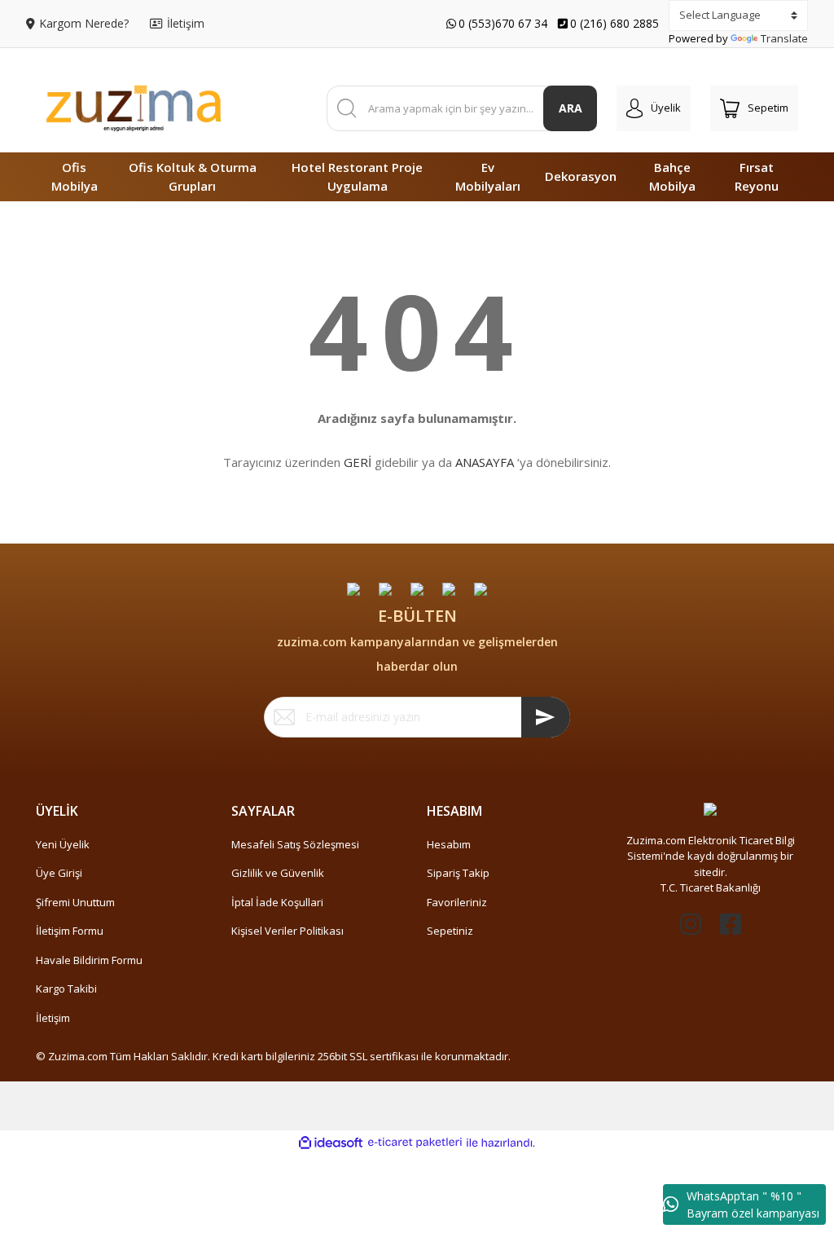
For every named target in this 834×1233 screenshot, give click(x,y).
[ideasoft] (330, 1142)
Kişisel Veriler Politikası (287, 930)
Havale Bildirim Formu (89, 960)
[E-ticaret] (415, 1142)
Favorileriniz (457, 902)
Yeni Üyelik (63, 844)
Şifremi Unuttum (75, 902)
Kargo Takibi (66, 988)
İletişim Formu (69, 930)
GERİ (357, 462)
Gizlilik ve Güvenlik (277, 872)
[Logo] (133, 108)
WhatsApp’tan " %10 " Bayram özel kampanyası (753, 1204)
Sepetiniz (450, 930)
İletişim (53, 1018)
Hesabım (449, 844)
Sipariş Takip (458, 872)
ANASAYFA (484, 462)
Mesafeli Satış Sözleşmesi (295, 844)
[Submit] (545, 717)
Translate (784, 38)
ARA (570, 108)
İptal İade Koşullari (277, 902)
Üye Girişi (59, 872)
